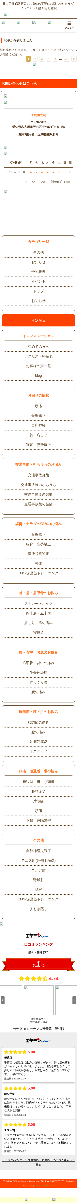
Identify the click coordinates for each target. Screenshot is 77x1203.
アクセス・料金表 (38, 356)
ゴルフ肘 (38, 870)
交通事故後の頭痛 (38, 494)
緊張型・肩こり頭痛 (38, 782)
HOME (38, 320)
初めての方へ (38, 347)
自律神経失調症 (38, 851)
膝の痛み (38, 732)
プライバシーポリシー (44, 1186)
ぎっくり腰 (38, 682)
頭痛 (38, 811)
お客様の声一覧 (38, 366)
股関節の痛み (38, 722)
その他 (38, 252)
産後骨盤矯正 (38, 554)
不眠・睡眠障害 (38, 820)
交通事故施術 (38, 475)
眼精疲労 (38, 791)
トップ (38, 291)
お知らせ (38, 262)
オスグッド (38, 751)
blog (38, 376)
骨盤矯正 (38, 416)
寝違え (38, 633)
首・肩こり (38, 435)
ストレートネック (38, 604)
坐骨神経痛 (38, 673)
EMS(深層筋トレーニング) (39, 573)
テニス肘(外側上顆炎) (38, 861)
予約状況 (38, 272)
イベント (38, 281)
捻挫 (38, 890)
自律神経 (38, 425)
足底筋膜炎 (38, 742)
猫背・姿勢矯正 (38, 445)
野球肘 (38, 880)
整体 (38, 563)
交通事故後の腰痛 (38, 504)
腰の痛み (38, 692)
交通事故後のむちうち (38, 485)
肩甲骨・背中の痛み (38, 663)
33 (66, 58)
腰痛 (38, 406)
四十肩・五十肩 (38, 613)
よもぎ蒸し (38, 909)
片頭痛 (38, 801)
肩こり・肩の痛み (38, 623)
